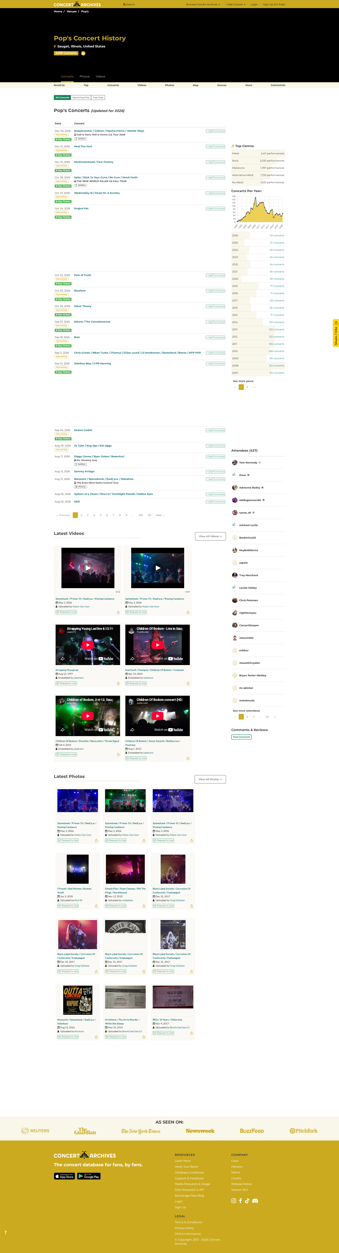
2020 (235, 278)
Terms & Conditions (188, 1222)
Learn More (183, 1161)
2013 (234, 329)
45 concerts (277, 257)
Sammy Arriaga (84, 471)
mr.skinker (246, 688)
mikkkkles (127, 900)
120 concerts (276, 343)
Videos (100, 76)
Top (86, 85)
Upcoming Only (81, 97)
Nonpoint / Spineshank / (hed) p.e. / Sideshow (103, 479)
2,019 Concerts (66, 53)
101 (149, 515)
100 (141, 515)
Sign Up (180, 1207)
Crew (235, 1161)
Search (130, 4)
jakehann (79, 677)
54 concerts (277, 264)
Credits (236, 1178)
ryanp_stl (245, 512)
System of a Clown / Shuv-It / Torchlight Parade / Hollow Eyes (113, 494)
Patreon (237, 1166)
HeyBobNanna (248, 550)
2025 (235, 242)
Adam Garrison (81, 606)
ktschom (79, 1031)
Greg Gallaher (177, 900)
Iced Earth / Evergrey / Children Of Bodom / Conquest (154, 669)
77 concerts (277, 286)
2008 (235, 365)
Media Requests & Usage (192, 1184)
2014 (235, 322)
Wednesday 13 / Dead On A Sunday (97, 193)
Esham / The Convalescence (92, 321)
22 (267, 716)
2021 (234, 271)
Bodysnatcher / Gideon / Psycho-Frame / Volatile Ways (109, 130)
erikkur (244, 650)
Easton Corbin (83, 430)
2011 (234, 343)
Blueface (80, 290)
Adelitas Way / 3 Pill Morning (92, 363)
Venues (72, 11)
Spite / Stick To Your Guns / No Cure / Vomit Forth (106, 177)
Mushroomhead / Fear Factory (93, 161)
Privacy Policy (184, 1228)
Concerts (67, 76)
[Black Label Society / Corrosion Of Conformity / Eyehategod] (173, 869)
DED (77, 501)
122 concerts (276, 336)
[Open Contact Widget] (5, 1232)
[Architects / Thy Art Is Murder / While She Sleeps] (125, 1000)
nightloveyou (247, 612)
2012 (234, 336)
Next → (160, 515)
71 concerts (277, 293)
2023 (235, 257)
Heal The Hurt (83, 146)
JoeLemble (246, 637)
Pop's (85, 11)
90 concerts (277, 322)
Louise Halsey (248, 587)
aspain (243, 562)
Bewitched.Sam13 (132, 1031)
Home (58, 11)
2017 (234, 300)
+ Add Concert (234, 4)
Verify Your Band (186, 1166)
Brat (77, 337)
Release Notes (241, 1184)
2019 (235, 286)
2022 (235, 264)
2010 (235, 351)
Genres (221, 85)
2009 (235, 358)
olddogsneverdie (250, 500)
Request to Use (67, 612)
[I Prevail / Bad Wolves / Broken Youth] (78, 869)
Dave (242, 475)
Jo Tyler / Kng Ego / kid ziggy (93, 445)
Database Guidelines (189, 1172)
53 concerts (277, 235)
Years (248, 85)
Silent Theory (82, 306)
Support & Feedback (189, 1178)
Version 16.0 (239, 1189)
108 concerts (276, 351)
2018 (235, 293)
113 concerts (277, 372)
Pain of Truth (82, 275)
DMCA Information (188, 1234)
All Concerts (62, 97)
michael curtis (248, 525)
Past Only (98, 97)
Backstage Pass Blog (189, 1195)
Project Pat (81, 208)
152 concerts (276, 365)
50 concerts (277, 249)
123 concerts (276, 329)
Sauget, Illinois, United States (81, 46)
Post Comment (241, 737)
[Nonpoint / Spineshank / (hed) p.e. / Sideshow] (77, 1000)
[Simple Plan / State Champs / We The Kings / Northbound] (125, 869)
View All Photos (209, 779)
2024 (235, 249)
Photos (85, 76)
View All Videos (209, 536)
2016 (235, 307)
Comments (278, 85)
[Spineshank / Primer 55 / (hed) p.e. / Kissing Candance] (77, 803)
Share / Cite (336, 335)
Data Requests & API (189, 1189)
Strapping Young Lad (67, 669)
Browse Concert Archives (202, 4)
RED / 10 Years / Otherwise (167, 1019)
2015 (234, 315)
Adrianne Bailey (249, 487)
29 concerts (277, 278)
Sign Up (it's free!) (274, 4)
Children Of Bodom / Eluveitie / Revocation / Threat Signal (87, 740)
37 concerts (277, 242)
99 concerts (277, 358)
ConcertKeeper (249, 625)
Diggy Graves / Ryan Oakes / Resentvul (99, 456)
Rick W (78, 900)
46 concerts (277, 271)
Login (254, 4)
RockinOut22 (247, 537)
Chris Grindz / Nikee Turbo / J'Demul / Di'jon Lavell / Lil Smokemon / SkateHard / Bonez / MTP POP (137, 352)
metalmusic (247, 700)
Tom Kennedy (248, 462)
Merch (235, 1172)
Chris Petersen (248, 600)
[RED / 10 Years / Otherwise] (173, 1000)
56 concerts (277, 307)
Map (195, 85)
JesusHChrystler (249, 663)
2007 (235, 372)
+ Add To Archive (215, 131)
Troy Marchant (248, 575)
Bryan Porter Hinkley (252, 675)
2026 (235, 235)
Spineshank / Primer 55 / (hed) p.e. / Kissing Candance (85, 598)
